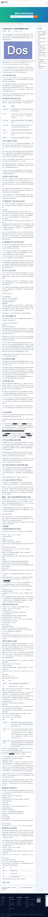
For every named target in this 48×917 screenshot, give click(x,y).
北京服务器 (19, 901)
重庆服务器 (19, 904)
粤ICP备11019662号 (14, 914)
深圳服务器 (19, 899)
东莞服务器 (19, 903)
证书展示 (2, 901)
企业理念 (2, 903)
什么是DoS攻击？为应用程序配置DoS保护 (16, 23)
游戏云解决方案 (12, 903)
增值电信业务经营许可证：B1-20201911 (36, 914)
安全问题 (7, 23)
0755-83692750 (31, 903)
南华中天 (2, 23)
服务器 (8, 882)
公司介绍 (2, 899)
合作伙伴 (2, 904)
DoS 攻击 (4, 882)
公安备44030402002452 (23, 914)
